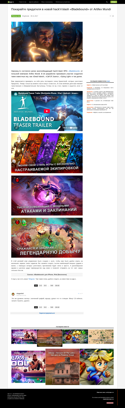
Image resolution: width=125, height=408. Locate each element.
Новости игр (22, 2)
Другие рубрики (34, 2)
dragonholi (20, 293)
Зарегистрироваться (47, 313)
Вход (113, 2)
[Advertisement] (100, 49)
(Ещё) (108, 81)
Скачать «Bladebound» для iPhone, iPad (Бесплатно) (47, 274)
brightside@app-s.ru (108, 399)
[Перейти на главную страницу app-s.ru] (11, 2)
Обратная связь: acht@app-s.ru (105, 392)
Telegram (31, 279)
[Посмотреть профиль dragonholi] (13, 294)
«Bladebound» (74, 71)
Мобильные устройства (63, 2)
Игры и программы (47, 2)
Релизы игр (16, 16)
